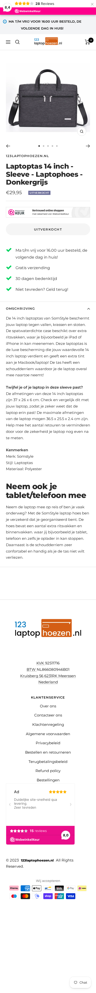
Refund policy (48, 770)
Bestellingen (48, 780)
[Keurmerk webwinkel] (48, 212)
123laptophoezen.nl (27, 156)
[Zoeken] (17, 42)
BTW (32, 669)
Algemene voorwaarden (48, 733)
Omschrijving (20, 308)
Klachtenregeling (48, 724)
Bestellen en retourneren (48, 752)
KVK (40, 663)
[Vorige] (8, 146)
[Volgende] (88, 146)
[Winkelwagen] (87, 42)
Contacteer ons (48, 715)
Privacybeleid (48, 743)
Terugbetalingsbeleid (48, 761)
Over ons (48, 706)
